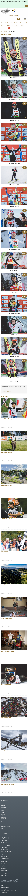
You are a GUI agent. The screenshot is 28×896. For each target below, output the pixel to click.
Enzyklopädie (3, 816)
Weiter (16, 381)
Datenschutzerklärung (5, 887)
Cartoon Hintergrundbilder (5, 826)
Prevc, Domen (3, 868)
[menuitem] (25, 19)
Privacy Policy (14, 3)
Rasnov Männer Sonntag (6, 419)
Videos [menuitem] (17, 25)
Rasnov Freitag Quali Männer (7, 784)
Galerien (5, 31)
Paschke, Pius (3, 866)
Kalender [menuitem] (18, 22)
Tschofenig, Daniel (4, 873)
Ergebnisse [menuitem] (12, 22)
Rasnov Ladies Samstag (6, 751)
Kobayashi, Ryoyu (4, 861)
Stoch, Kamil (3, 872)
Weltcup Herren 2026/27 (5, 844)
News (2, 803)
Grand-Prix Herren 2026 (5, 837)
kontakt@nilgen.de (7, 391)
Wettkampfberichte (4, 809)
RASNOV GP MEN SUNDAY (7, 618)
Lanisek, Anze (3, 865)
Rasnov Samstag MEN (6, 717)
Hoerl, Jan (2, 859)
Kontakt (2, 883)
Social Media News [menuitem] (5, 28)
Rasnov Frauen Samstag (6, 518)
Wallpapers (3, 824)
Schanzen (2, 812)
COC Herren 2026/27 (4, 847)
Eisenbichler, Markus (4, 856)
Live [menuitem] (6, 22)
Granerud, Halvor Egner (5, 858)
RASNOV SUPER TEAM (6, 684)
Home (1, 31)
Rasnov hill (3, 585)
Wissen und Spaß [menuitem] (10, 25)
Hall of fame (3, 830)
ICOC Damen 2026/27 (5, 849)
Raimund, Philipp (4, 870)
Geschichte (3, 814)
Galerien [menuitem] (2, 25)
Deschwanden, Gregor (5, 854)
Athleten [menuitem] (24, 22)
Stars (1, 831)
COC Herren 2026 (4, 840)
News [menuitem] (2, 22)
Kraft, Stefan (3, 863)
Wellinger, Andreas (4, 875)
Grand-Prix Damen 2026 (5, 838)
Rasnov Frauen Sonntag (6, 452)
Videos (2, 821)
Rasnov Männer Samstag (6, 485)
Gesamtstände (3, 807)
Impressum (3, 885)
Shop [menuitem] (21, 25)
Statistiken (2, 810)
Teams (2, 828)
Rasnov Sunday (4, 552)
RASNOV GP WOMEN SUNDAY (7, 651)
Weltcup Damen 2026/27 (5, 845)
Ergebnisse (3, 805)
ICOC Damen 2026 (4, 842)
